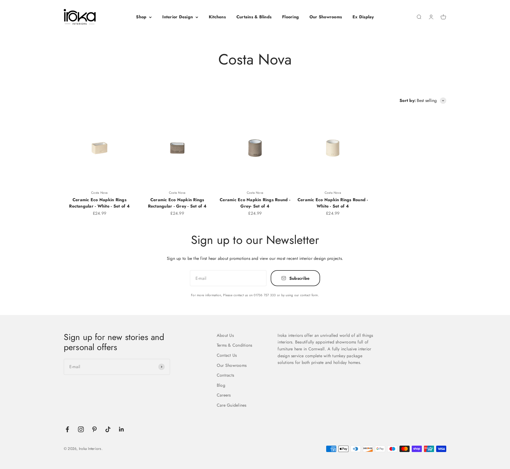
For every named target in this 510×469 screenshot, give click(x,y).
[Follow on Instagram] (80, 429)
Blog (221, 385)
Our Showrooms (325, 17)
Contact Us (227, 355)
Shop (141, 17)
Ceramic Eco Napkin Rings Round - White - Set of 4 (333, 203)
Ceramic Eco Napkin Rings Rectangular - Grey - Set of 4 (177, 203)
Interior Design (177, 17)
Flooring (290, 17)
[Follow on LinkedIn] (121, 429)
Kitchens (217, 17)
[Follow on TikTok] (108, 429)
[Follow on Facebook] (67, 429)
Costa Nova (99, 192)
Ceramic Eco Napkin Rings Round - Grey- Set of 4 (255, 203)
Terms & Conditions (234, 345)
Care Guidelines (231, 405)
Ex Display (363, 17)
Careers (224, 395)
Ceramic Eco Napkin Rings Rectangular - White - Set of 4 (99, 203)
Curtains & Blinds (253, 17)
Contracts (225, 375)
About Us (225, 335)
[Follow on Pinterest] (94, 429)
